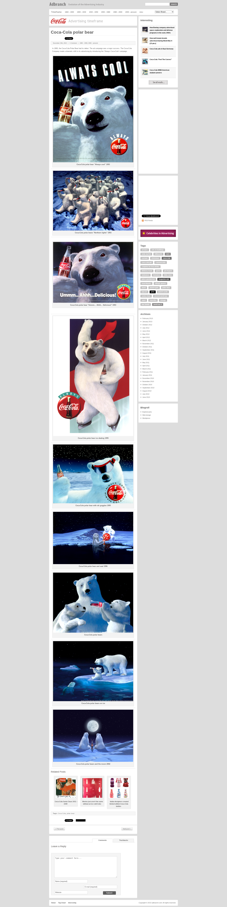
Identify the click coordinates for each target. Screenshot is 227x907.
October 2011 (147, 347)
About (53, 903)
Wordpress (146, 418)
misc (141, 12)
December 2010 (148, 378)
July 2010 (145, 394)
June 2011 (146, 359)
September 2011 (148, 350)
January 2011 (147, 375)
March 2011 (146, 369)
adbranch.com (157, 903)
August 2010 (146, 391)
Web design (146, 415)
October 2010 (147, 385)
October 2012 (147, 325)
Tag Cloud (62, 903)
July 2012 (145, 328)
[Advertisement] (158, 131)
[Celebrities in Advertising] (158, 236)
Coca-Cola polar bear (72, 32)
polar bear (71, 813)
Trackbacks (123, 840)
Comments (102, 840)
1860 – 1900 (69, 12)
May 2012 (145, 334)
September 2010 (148, 388)
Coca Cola (62, 813)
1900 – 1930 (81, 12)
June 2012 (146, 331)
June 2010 (146, 397)
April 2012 (146, 337)
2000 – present (130, 12)
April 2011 (146, 366)
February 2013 (147, 318)
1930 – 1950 (93, 12)
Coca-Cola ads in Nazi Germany (161, 49)
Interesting (72, 903)
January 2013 (147, 322)
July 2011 (145, 356)
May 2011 (145, 363)
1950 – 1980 (105, 12)
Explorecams (147, 412)
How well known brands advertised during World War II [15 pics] (161, 40)
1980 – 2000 (117, 12)
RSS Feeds (149, 220)
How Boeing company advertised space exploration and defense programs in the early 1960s (162, 30)
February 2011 (147, 372)
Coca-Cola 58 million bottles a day (127, 828)
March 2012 (146, 340)
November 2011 (148, 344)
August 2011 (146, 353)
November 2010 (148, 381)
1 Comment (73, 43)
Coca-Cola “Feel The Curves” (59, 828)
